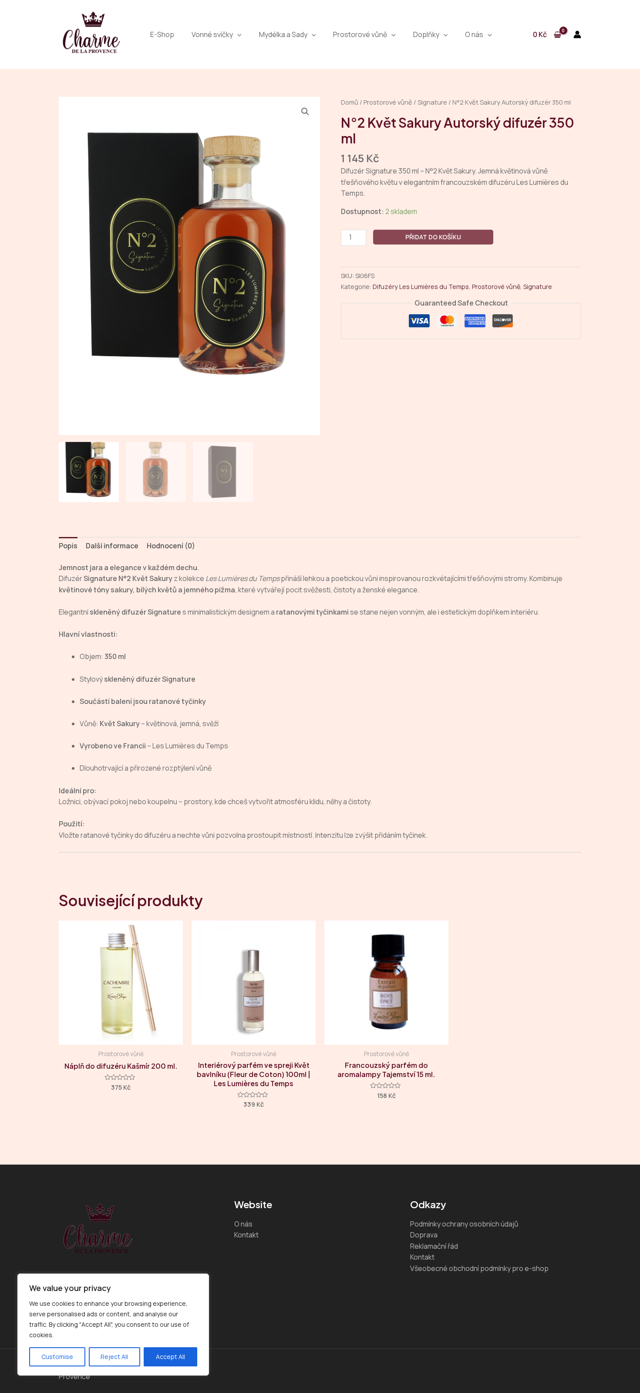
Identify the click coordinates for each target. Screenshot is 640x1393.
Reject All (114, 1356)
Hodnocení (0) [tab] (171, 545)
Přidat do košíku (433, 237)
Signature (432, 102)
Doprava (424, 1235)
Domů (349, 102)
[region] (113, 1325)
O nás (474, 34)
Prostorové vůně (360, 34)
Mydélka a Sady (283, 34)
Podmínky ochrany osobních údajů (464, 1224)
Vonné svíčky (212, 34)
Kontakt (246, 1235)
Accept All (170, 1356)
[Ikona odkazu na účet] (577, 34)
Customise (57, 1356)
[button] (305, 111)
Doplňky (426, 34)
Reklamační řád (434, 1246)
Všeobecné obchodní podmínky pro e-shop (479, 1268)
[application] (237, 34)
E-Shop (162, 34)
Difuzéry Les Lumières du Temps (421, 286)
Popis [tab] (68, 545)
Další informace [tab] (112, 545)
